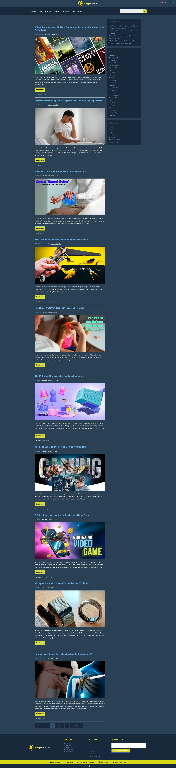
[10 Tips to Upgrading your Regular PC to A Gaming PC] (70, 472)
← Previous (40, 726)
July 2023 (112, 100)
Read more (40, 89)
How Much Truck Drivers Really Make (120, 43)
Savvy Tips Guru (81, 766)
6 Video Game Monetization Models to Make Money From (62, 515)
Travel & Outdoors (77, 11)
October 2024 (113, 63)
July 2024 (112, 70)
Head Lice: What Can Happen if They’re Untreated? (59, 307)
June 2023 (112, 103)
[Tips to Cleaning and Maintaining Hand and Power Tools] (70, 265)
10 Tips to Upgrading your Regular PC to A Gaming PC (60, 446)
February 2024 (113, 83)
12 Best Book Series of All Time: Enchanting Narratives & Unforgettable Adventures (69, 28)
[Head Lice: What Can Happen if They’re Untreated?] (70, 333)
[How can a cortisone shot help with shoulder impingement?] (70, 679)
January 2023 (113, 115)
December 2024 (114, 58)
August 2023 (113, 98)
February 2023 (113, 113)
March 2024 (112, 80)
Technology (65, 11)
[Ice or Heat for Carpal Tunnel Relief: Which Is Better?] (70, 197)
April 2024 (112, 78)
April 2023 (112, 108)
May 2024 (112, 75)
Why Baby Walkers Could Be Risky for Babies (122, 41)
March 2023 (112, 110)
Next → (78, 726)
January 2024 (113, 85)
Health (57, 11)
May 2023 (112, 105)
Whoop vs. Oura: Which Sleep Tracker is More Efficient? (61, 583)
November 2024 (114, 60)
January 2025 (113, 55)
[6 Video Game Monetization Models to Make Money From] (70, 540)
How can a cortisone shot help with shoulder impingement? (63, 654)
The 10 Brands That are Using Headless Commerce (59, 376)
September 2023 (114, 95)
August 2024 (113, 68)
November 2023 (114, 90)
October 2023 (113, 93)
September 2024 (114, 65)
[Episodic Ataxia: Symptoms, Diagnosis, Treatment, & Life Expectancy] (70, 126)
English (164, 2)
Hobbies (33, 11)
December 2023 (114, 88)
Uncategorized (113, 142)
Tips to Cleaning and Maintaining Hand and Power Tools (61, 239)
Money (41, 11)
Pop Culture (48, 11)
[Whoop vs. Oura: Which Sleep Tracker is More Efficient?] (70, 608)
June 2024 (112, 73)
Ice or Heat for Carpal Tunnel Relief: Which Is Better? (60, 171)
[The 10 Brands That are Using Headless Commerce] (70, 401)
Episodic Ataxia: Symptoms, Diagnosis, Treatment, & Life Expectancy (68, 100)
